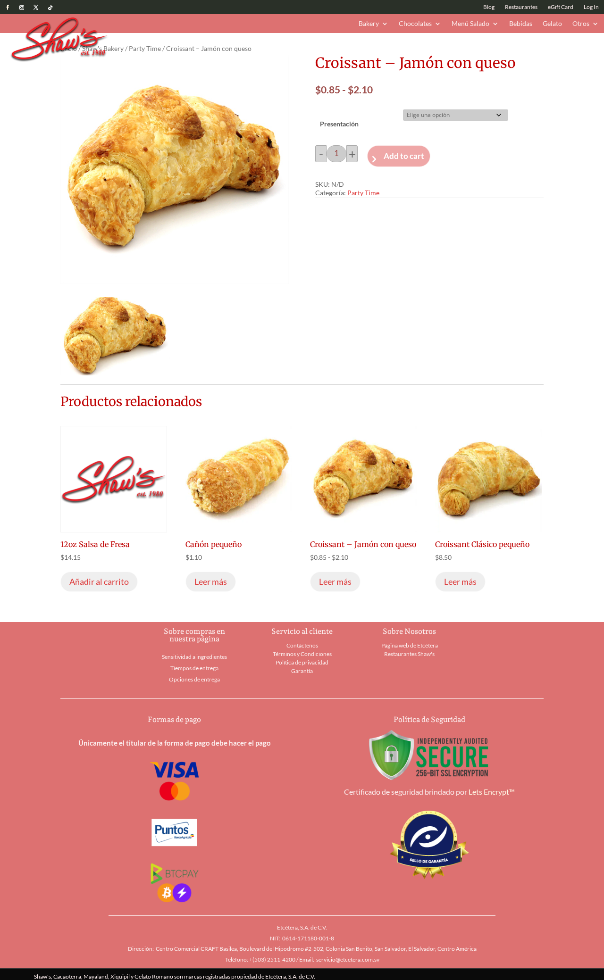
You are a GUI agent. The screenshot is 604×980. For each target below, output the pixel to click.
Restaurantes (521, 7)
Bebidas (520, 23)
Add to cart (404, 156)
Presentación (339, 124)
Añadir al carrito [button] (99, 581)
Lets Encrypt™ (492, 791)
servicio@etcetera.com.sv (347, 959)
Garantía (302, 670)
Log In (591, 7)
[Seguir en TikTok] (50, 7)
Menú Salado (470, 23)
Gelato (552, 23)
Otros (580, 23)
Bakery (369, 23)
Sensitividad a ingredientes (194, 656)
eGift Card (560, 7)
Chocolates (415, 23)
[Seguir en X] (36, 7)
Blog (489, 7)
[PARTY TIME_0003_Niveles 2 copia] (115, 372)
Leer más (210, 581)
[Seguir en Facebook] (7, 7)
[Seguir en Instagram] (21, 7)
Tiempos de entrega (194, 668)
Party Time (145, 48)
